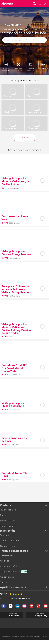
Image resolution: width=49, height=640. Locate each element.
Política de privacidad (33, 637)
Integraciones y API (10, 571)
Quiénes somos (8, 509)
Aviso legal (21, 637)
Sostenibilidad (7, 520)
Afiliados (4, 560)
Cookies (44, 637)
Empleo (4, 582)
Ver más (24, 137)
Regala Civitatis (8, 526)
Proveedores (6, 555)
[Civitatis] (7, 3)
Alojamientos (7, 577)
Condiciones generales (9, 637)
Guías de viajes (7, 546)
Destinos (4, 535)
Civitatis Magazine (9, 540)
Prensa (3, 515)
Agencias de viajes (9, 566)
